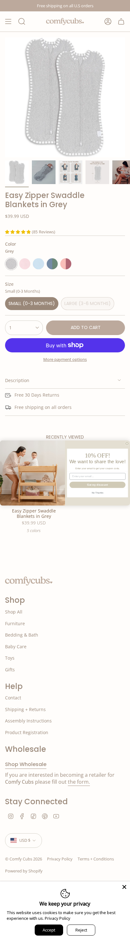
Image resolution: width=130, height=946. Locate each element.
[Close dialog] (127, 443)
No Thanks (97, 492)
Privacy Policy (57, 918)
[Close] (124, 887)
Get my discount (97, 484)
